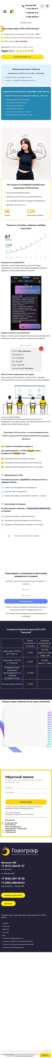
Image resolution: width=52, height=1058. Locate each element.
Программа (8, 903)
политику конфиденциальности (23, 808)
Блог (4, 935)
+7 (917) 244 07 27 (31, 9)
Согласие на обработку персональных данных (18, 941)
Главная (5, 923)
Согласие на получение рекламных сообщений (18, 944)
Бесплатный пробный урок (22, 57)
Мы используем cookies (7, 1053)
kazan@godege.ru (6, 869)
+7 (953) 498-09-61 (32, 17)
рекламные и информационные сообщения (19, 814)
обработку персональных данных (30, 806)
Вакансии (6, 929)
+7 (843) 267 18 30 (31, 13)
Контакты (6, 932)
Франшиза (6, 926)
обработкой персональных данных (23, 1056)
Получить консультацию (13, 895)
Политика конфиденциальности (13, 938)
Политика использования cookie (13, 947)
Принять (45, 1055)
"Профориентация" (12, 678)
